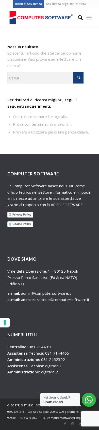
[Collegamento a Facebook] (65, 423)
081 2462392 (53, 359)
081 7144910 (41, 346)
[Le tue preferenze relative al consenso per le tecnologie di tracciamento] (5, 322)
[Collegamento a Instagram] (72, 423)
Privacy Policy (21, 214)
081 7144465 (78, 4)
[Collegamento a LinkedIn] (80, 423)
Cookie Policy (21, 224)
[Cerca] (78, 17)
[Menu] (89, 17)
